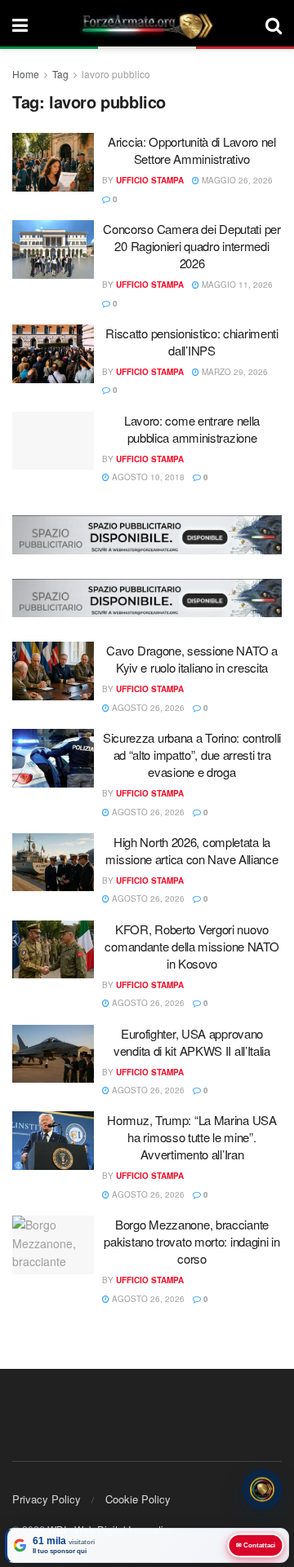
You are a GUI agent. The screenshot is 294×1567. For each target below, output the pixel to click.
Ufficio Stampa (150, 180)
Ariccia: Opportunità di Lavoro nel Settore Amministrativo (192, 150)
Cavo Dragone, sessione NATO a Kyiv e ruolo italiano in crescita (191, 659)
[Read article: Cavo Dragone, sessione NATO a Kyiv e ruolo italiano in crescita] (53, 671)
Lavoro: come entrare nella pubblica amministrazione (192, 429)
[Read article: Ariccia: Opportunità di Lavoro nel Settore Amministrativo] (53, 162)
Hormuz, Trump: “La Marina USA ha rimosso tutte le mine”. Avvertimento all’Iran (191, 1137)
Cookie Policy (138, 1499)
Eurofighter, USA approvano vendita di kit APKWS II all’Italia (192, 1042)
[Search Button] (273, 24)
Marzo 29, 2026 (233, 371)
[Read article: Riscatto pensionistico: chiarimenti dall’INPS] (53, 353)
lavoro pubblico (116, 74)
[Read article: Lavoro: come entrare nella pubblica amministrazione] (53, 441)
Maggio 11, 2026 (236, 284)
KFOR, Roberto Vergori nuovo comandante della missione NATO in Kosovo (191, 946)
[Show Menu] (20, 24)
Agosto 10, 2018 (147, 477)
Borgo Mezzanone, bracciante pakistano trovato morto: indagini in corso (191, 1241)
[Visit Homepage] (147, 24)
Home (25, 74)
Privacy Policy (46, 1499)
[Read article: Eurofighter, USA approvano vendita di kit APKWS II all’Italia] (53, 1054)
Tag (60, 74)
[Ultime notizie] (262, 1489)
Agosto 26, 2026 (147, 707)
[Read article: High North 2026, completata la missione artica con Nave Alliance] (53, 862)
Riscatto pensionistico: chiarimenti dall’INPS (191, 341)
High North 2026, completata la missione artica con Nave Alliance (191, 850)
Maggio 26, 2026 (236, 180)
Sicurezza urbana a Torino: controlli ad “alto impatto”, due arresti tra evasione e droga (192, 754)
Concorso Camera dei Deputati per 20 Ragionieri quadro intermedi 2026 (191, 245)
